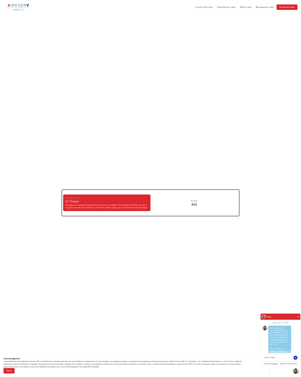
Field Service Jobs (226, 7)
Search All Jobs (287, 7)
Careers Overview (204, 7)
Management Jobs (265, 7)
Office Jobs (245, 7)
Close (9, 371)
